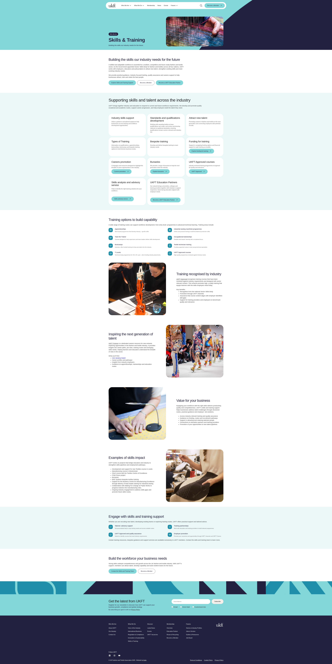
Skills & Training (133, 641)
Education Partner (172, 631)
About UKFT (112, 628)
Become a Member (172, 638)
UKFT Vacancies (152, 634)
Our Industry (112, 631)
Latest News (151, 628)
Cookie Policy (208, 660)
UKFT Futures (113, 343)
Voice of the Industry (134, 628)
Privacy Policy (135, 609)
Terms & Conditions (196, 660)
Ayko (144, 660)
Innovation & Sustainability (136, 638)
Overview (169, 628)
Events (166, 5)
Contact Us (112, 634)
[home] (112, 5)
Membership (151, 5)
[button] (126, 5)
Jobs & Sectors (190, 631)
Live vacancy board (118, 358)
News (159, 5)
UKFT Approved (181, 279)
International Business (135, 631)
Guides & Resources (192, 634)
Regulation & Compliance (136, 634)
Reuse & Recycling (173, 634)
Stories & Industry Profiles (194, 628)
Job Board (189, 638)
